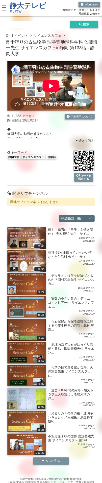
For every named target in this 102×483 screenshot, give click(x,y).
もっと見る (52, 460)
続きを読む (86, 140)
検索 (86, 24)
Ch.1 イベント (17, 36)
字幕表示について (81, 116)
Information (91, 4)
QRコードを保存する (83, 177)
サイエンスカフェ (47, 36)
